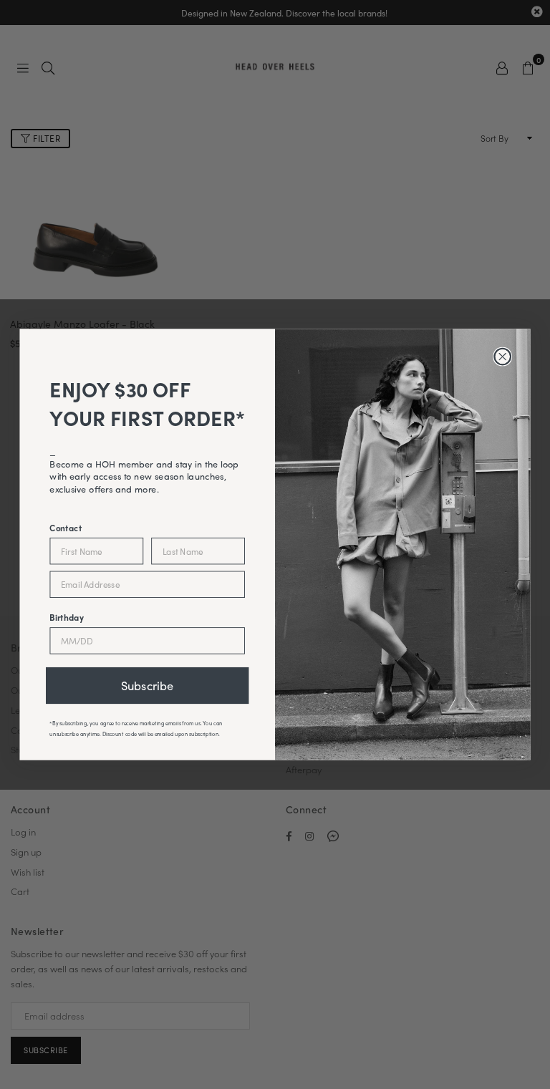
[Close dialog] (502, 357)
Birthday (66, 617)
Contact (65, 527)
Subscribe (147, 685)
